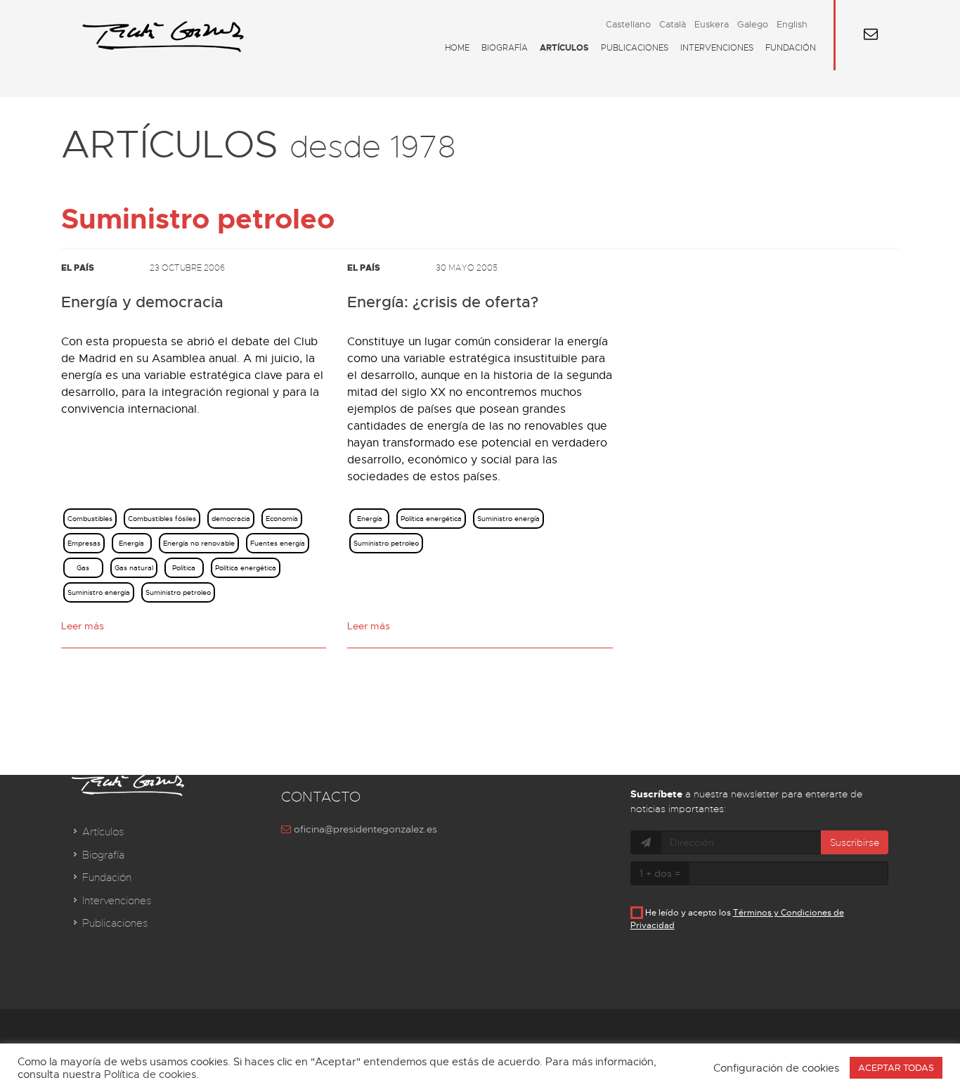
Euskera (711, 24)
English (792, 24)
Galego (752, 24)
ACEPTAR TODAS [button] (896, 1068)
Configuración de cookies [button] (776, 1068)
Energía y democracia (142, 302)
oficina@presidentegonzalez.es (364, 829)
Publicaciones (634, 47)
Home (457, 47)
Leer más (82, 625)
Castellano (628, 24)
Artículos (564, 47)
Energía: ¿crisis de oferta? (442, 302)
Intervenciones (716, 47)
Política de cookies (150, 1074)
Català (672, 24)
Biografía (504, 47)
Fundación (790, 47)
